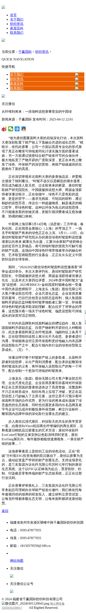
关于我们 (16, 19)
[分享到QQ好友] (17, 128)
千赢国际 (25, 52)
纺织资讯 (16, 24)
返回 (5, 511)
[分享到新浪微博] (10, 128)
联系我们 (16, 32)
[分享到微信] (4, 128)
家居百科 (16, 28)
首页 (13, 15)
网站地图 (16, 560)
